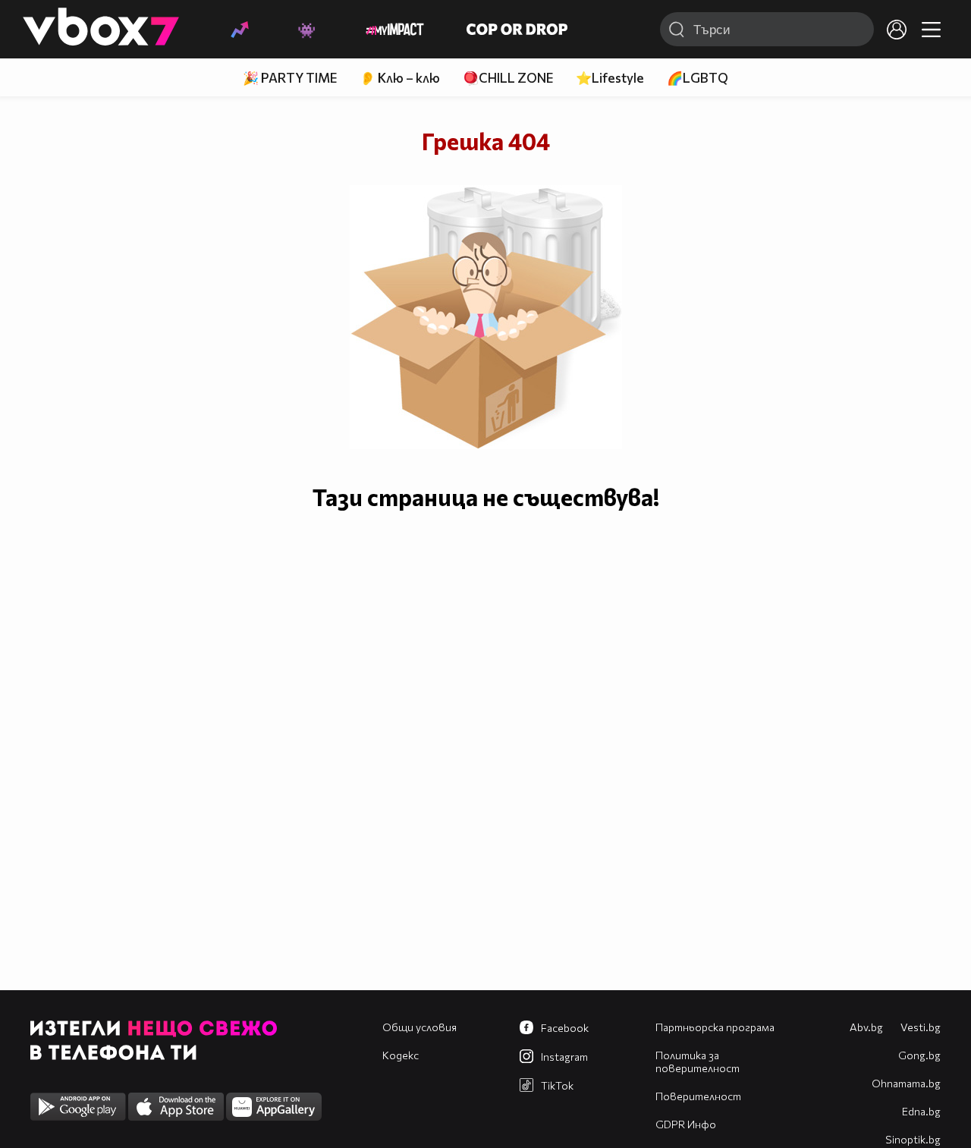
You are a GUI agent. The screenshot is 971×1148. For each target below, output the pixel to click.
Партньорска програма (715, 1027)
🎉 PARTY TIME (290, 78)
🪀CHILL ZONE (508, 78)
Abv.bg (866, 1027)
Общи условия (419, 1027)
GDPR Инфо (685, 1124)
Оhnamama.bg (906, 1083)
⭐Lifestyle (610, 78)
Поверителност (698, 1096)
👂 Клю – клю (400, 78)
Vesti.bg (920, 1027)
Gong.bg (919, 1055)
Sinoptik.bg (913, 1139)
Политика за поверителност (697, 1061)
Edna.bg (921, 1111)
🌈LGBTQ (697, 78)
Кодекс (400, 1055)
